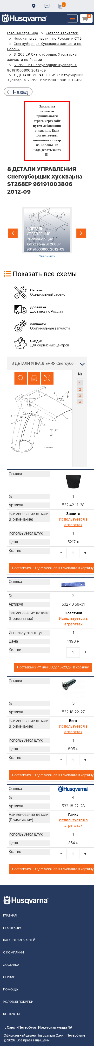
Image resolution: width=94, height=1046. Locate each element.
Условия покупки (18, 1002)
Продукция (12, 928)
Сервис (9, 977)
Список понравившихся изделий (60, 6)
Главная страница (22, 33)
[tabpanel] (47, 232)
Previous (13, 233)
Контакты (47, 6)
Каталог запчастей (62, 33)
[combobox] (47, 363)
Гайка (73, 814)
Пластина (73, 613)
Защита (73, 514)
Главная (10, 915)
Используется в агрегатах (73, 522)
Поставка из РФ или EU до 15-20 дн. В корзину (53, 667)
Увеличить (47, 255)
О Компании (13, 952)
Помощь (10, 989)
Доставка (33, 6)
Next (81, 233)
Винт (73, 721)
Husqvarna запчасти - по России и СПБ (48, 38)
